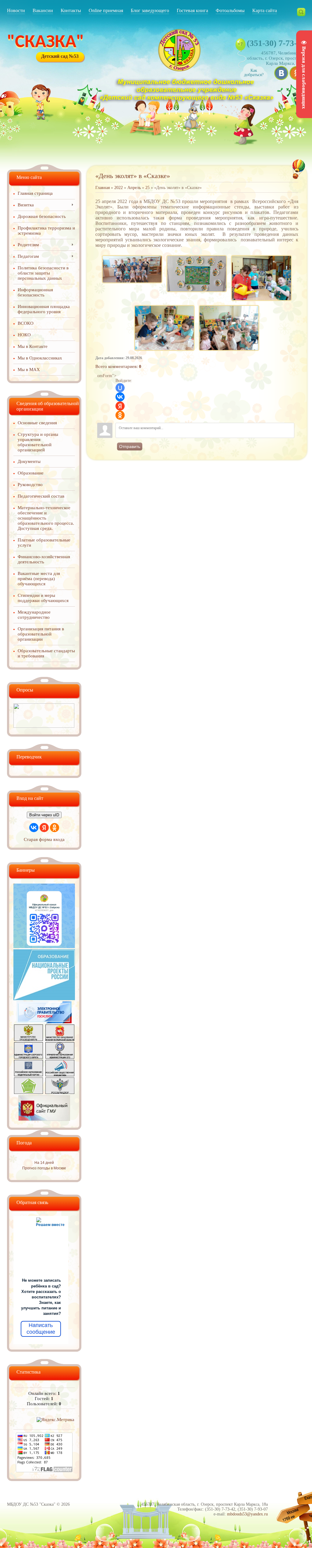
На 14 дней (44, 1163)
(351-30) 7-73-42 (276, 43)
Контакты (71, 10)
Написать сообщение (41, 1328)
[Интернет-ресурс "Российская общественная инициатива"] (59, 1074)
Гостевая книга (192, 10)
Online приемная (106, 10)
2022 (118, 187)
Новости (16, 10)
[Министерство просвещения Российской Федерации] (28, 1039)
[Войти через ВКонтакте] (120, 396)
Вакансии (43, 10)
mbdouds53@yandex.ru (247, 1514)
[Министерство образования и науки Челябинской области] (59, 1039)
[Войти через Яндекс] (120, 406)
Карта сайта (264, 10)
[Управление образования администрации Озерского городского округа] (59, 1057)
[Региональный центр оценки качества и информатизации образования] (28, 1092)
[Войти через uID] (120, 387)
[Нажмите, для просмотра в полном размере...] (132, 255)
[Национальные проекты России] (44, 998)
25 (147, 187)
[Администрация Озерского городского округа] (28, 1057)
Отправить (129, 446)
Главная (102, 187)
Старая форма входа (44, 839)
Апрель (134, 187)
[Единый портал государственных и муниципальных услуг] (44, 1021)
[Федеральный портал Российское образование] (28, 1074)
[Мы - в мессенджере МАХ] (44, 946)
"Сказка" (45, 42)
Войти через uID (44, 815)
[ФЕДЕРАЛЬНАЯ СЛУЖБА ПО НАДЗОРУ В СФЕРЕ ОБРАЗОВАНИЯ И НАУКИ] (59, 1092)
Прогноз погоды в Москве (44, 1168)
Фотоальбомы (230, 10)
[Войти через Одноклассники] (120, 415)
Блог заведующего (150, 10)
